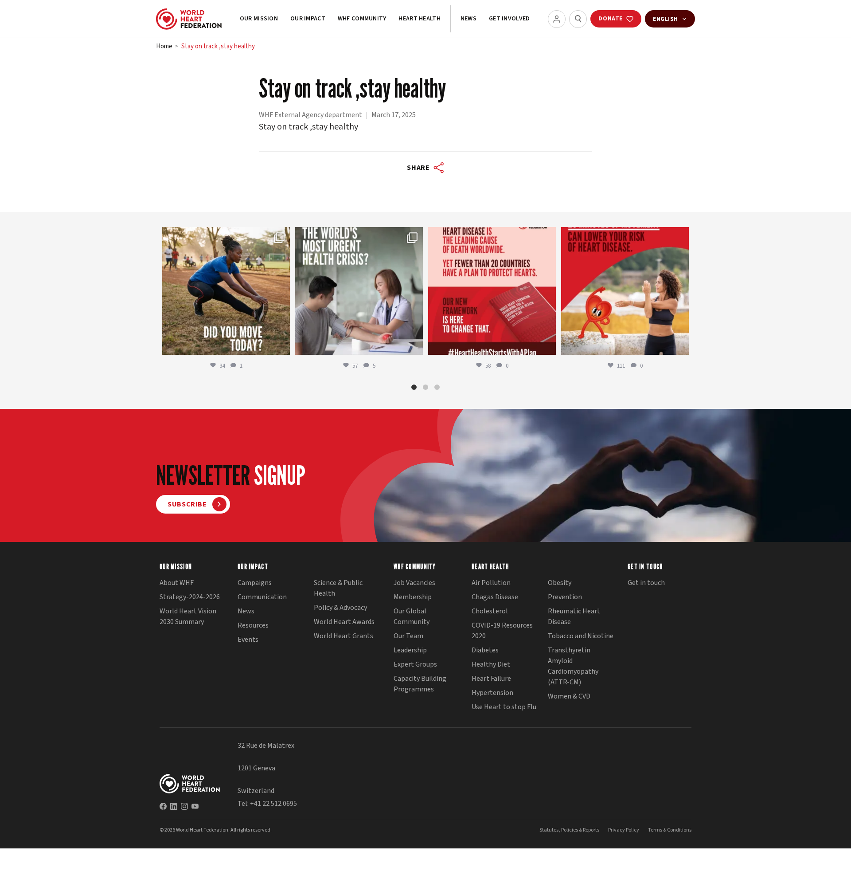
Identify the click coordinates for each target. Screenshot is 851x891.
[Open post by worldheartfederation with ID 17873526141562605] (226, 291)
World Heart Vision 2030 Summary (188, 616)
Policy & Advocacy (340, 607)
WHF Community (362, 18)
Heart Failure (491, 678)
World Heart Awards (344, 622)
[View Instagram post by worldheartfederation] (281, 344)
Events (248, 639)
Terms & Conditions (669, 830)
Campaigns (255, 583)
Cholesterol (490, 611)
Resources (253, 625)
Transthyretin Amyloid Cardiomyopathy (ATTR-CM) (573, 666)
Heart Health (419, 18)
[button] (414, 387)
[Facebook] (163, 806)
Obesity (559, 583)
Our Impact (307, 18)
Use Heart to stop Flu (504, 707)
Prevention (565, 597)
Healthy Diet (491, 664)
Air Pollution (491, 583)
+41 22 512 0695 (273, 804)
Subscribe (187, 504)
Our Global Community (411, 616)
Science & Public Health (338, 588)
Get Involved (509, 18)
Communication (262, 597)
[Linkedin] (173, 806)
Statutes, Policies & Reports (569, 830)
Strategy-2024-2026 (190, 597)
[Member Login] (557, 19)
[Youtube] (195, 806)
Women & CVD (569, 696)
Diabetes (485, 650)
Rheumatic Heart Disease (574, 616)
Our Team (408, 636)
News (468, 18)
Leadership (410, 650)
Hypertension (492, 693)
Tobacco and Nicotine (580, 636)
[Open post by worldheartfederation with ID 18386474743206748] (492, 291)
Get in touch (646, 583)
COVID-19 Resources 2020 (502, 630)
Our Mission (259, 18)
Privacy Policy (623, 830)
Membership (413, 597)
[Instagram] (184, 806)
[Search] (578, 19)
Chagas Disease (495, 597)
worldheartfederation (224, 235)
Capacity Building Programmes (420, 684)
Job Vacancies (414, 583)
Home (164, 46)
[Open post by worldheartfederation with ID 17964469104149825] (359, 291)
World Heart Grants (343, 636)
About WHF (177, 583)
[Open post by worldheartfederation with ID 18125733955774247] (625, 291)
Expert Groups (415, 664)
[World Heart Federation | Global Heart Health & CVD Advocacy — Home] (189, 19)
